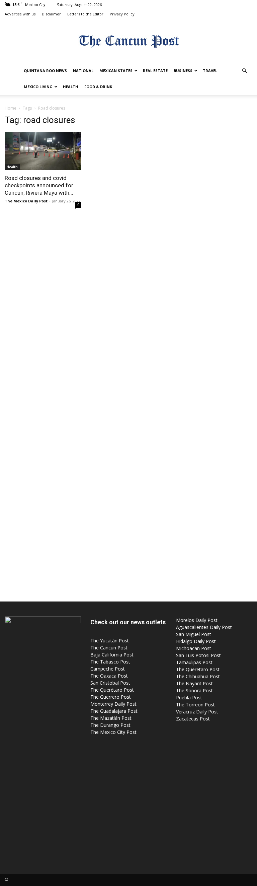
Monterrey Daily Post (113, 704)
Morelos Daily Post (197, 620)
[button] (244, 71)
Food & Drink (98, 86)
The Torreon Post (195, 704)
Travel (210, 70)
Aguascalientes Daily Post (204, 627)
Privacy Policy (122, 13)
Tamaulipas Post (194, 662)
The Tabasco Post (110, 661)
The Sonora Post (194, 690)
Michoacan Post (193, 648)
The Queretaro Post (198, 669)
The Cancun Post (108, 647)
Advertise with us (20, 13)
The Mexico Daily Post (26, 200)
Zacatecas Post (193, 718)
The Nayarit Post (194, 683)
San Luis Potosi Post (198, 655)
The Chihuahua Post (198, 676)
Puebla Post (189, 697)
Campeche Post (107, 669)
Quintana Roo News (45, 70)
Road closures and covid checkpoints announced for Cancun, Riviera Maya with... (39, 185)
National (83, 70)
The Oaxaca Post (109, 676)
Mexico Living (38, 86)
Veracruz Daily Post (197, 711)
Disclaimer (51, 13)
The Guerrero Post (110, 697)
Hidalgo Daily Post (196, 641)
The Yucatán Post (109, 640)
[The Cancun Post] (128, 41)
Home (10, 108)
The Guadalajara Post (114, 711)
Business (183, 70)
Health (70, 86)
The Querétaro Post (112, 690)
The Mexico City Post (113, 732)
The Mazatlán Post (111, 718)
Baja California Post (112, 654)
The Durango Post (110, 725)
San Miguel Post (193, 634)
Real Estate (155, 70)
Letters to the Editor (85, 13)
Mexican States (116, 70)
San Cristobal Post (110, 683)
